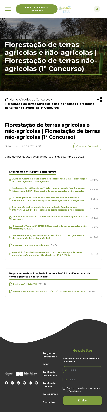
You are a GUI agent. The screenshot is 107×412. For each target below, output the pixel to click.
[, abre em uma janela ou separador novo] (6, 383)
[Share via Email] (94, 112)
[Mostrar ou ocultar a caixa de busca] (97, 9)
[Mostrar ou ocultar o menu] (8, 9)
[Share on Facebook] (89, 107)
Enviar (82, 400)
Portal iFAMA (50, 394)
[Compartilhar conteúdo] (100, 99)
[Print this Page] (98, 107)
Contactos (49, 402)
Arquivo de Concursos (35, 99)
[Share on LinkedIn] (89, 112)
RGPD (46, 364)
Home (13, 99)
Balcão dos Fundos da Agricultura (36, 9)
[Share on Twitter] (94, 107)
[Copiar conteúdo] (98, 112)
